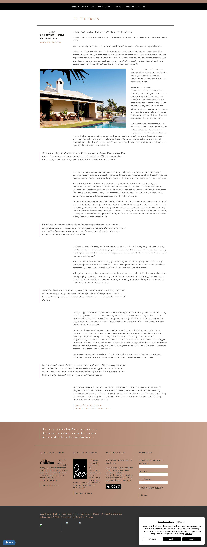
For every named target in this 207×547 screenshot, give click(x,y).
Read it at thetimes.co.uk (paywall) (92, 408)
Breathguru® (50, 12)
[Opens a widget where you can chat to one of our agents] (9, 543)
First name (144, 463)
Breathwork (75, 6)
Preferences (151, 539)
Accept (191, 539)
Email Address (145, 479)
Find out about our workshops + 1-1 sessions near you (68, 433)
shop (129, 480)
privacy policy (157, 488)
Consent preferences (112, 514)
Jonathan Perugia (84, 517)
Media (96, 514)
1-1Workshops (97, 6)
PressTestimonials (133, 6)
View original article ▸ (50, 42)
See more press (49, 486)
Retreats (109, 6)
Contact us (68, 514)
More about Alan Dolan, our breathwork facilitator (66, 437)
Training (85, 6)
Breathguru (46, 514)
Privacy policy (83, 514)
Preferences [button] (188, 534)
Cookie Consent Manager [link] (166, 522)
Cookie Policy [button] (190, 531)
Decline (171, 539)
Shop (144, 6)
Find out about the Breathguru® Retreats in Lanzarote (68, 429)
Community (118, 6)
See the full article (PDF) (87, 405)
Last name (143, 471)
